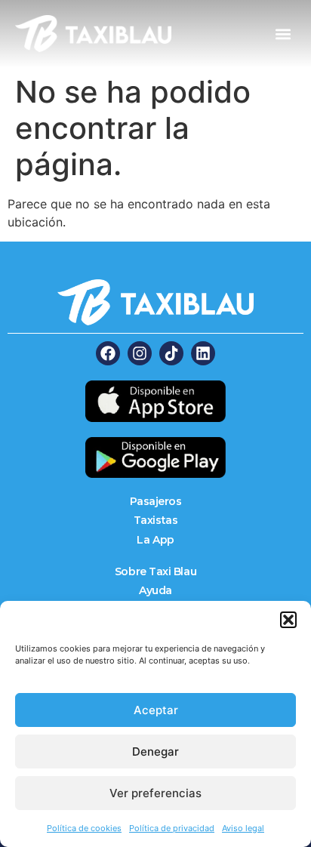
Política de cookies (84, 828)
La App (155, 540)
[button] (288, 619)
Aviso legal (243, 828)
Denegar (155, 751)
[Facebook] (108, 353)
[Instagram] (140, 353)
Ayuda (155, 590)
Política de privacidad (171, 828)
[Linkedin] (203, 353)
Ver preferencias (155, 793)
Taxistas (155, 520)
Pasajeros (156, 501)
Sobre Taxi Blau (155, 571)
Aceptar (156, 710)
